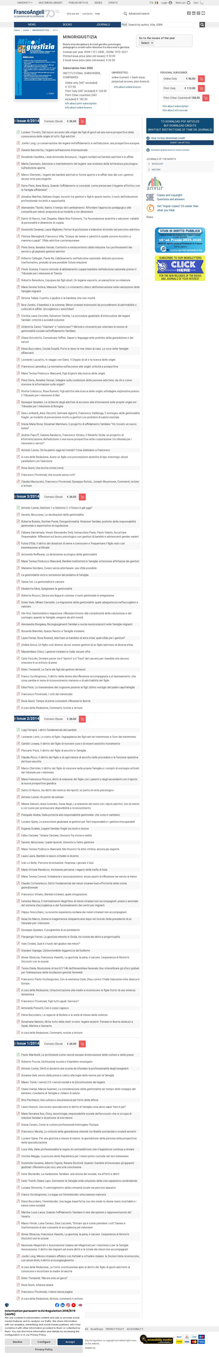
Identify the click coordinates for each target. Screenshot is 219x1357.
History (156, 170)
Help (97, 13)
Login (164, 2)
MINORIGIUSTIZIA (40, 30)
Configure (43, 1342)
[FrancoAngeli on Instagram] (198, 13)
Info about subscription (175, 106)
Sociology (157, 164)
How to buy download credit (168, 138)
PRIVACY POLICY (115, 1329)
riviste (26, 30)
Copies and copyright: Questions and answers (171, 197)
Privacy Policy (44, 1349)
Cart (196, 2)
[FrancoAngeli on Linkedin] (193, 13)
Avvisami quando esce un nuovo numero (170, 150)
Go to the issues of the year (157, 38)
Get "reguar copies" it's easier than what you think (177, 208)
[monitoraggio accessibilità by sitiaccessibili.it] (157, 1336)
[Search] (202, 24)
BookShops (97, 1329)
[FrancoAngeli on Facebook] (189, 13)
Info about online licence (78, 107)
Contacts (87, 13)
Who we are (73, 13)
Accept (70, 1342)
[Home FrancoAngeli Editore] (36, 14)
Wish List (180, 2)
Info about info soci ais (175, 110)
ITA (151, 2)
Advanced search (139, 13)
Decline (17, 1342)
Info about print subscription (80, 103)
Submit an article (180, 142)
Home (17, 30)
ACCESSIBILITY (135, 1329)
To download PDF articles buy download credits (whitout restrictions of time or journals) (180, 125)
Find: (124, 24)
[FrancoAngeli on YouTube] (203, 13)
